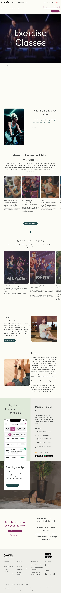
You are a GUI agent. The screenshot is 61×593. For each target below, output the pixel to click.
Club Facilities (13, 9)
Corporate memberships (8, 573)
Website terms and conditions (37, 567)
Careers (19, 572)
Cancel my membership (35, 572)
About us (19, 564)
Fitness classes (13, 132)
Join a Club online (7, 569)
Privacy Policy (34, 569)
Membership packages (8, 566)
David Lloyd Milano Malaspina (9, 65)
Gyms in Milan (6, 564)
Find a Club (19, 566)
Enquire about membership (9, 568)
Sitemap (32, 570)
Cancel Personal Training (36, 574)
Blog (18, 570)
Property (19, 574)
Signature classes (14, 136)
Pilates (11, 145)
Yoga (10, 141)
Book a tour (6, 571)
